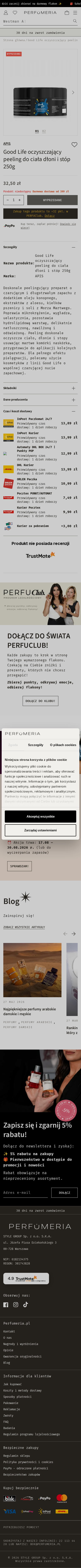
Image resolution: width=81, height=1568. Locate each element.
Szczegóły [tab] (35, 745)
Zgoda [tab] (13, 745)
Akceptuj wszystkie (41, 816)
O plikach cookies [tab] (63, 745)
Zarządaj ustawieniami (40, 830)
